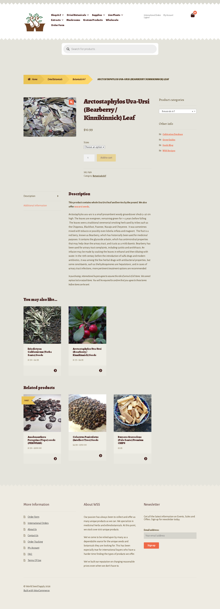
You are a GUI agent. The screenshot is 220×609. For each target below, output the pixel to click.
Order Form (57, 25)
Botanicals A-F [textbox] (176, 111)
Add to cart (106, 157)
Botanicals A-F (79, 79)
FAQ (30, 554)
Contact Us (33, 535)
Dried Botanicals (76, 15)
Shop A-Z (56, 15)
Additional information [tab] (35, 205)
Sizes (86, 142)
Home (34, 79)
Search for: (185, 15)
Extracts (56, 20)
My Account (168, 15)
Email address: (151, 530)
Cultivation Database (173, 134)
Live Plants (114, 15)
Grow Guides (169, 139)
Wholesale (112, 20)
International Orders (152, 15)
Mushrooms (73, 20)
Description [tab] (29, 196)
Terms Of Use (34, 560)
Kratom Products (93, 20)
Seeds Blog (168, 145)
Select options (55, 370)
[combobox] (178, 111)
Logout (147, 17)
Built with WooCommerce (37, 590)
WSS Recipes (169, 150)
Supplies (97, 15)
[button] (71, 102)
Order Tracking (35, 541)
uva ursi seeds (81, 206)
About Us (32, 529)
